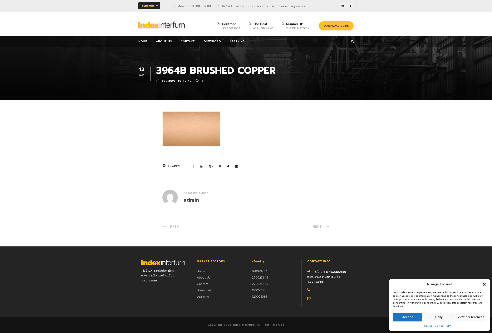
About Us (164, 41)
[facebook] (350, 6)
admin (191, 200)
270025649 (260, 284)
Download (212, 41)
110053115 (258, 290)
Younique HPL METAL (176, 81)
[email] (343, 6)
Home (142, 41)
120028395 (259, 297)
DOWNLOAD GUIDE (336, 26)
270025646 (260, 277)
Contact (188, 41)
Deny (439, 317)
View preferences (471, 317)
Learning (237, 41)
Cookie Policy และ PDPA (437, 326)
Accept (407, 317)
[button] (484, 284)
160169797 (259, 271)
